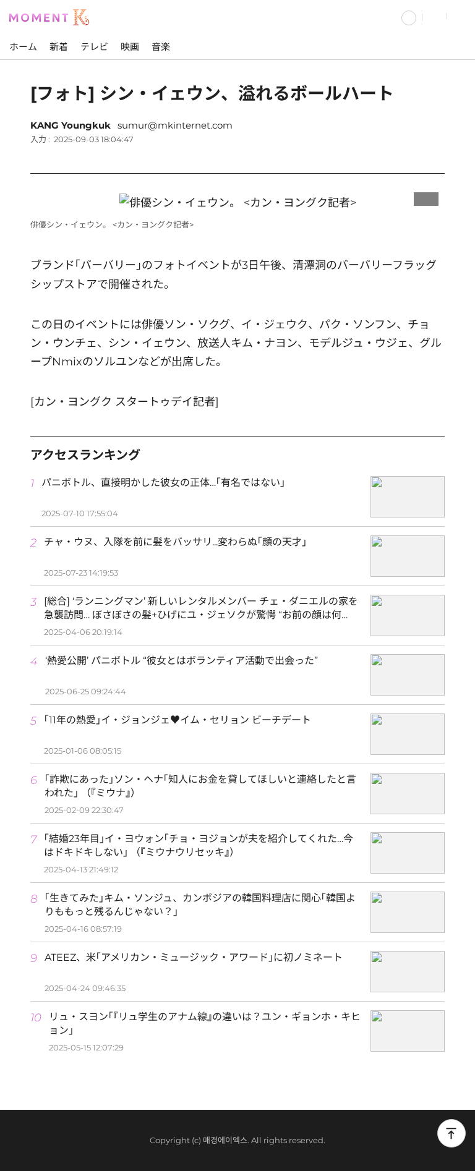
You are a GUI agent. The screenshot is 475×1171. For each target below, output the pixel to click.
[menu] (461, 16)
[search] (434, 16)
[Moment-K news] (52, 16)
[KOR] (408, 16)
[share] (432, 156)
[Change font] (401, 156)
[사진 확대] (426, 196)
